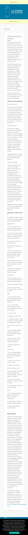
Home (8, 29)
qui (23, 530)
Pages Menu (13, 2)
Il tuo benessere (7, 518)
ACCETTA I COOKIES (14, 532)
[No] (26, 527)
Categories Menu (13, 21)
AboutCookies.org (14, 93)
